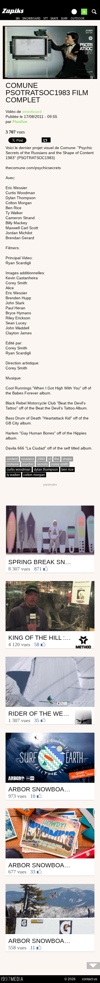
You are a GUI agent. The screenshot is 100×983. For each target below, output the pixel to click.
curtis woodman (19, 469)
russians (27, 459)
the (56, 459)
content (12, 459)
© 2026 (70, 979)
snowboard (31, 18)
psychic (28, 464)
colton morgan (34, 475)
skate (54, 18)
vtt (45, 18)
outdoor (77, 18)
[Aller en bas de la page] (93, 965)
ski (18, 18)
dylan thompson (46, 469)
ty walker (13, 475)
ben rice (67, 469)
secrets (42, 464)
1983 (41, 459)
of (49, 459)
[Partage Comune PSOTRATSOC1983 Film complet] (46, 139)
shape (67, 459)
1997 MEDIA (13, 979)
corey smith (59, 464)
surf (64, 18)
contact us (89, 979)
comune (13, 464)
